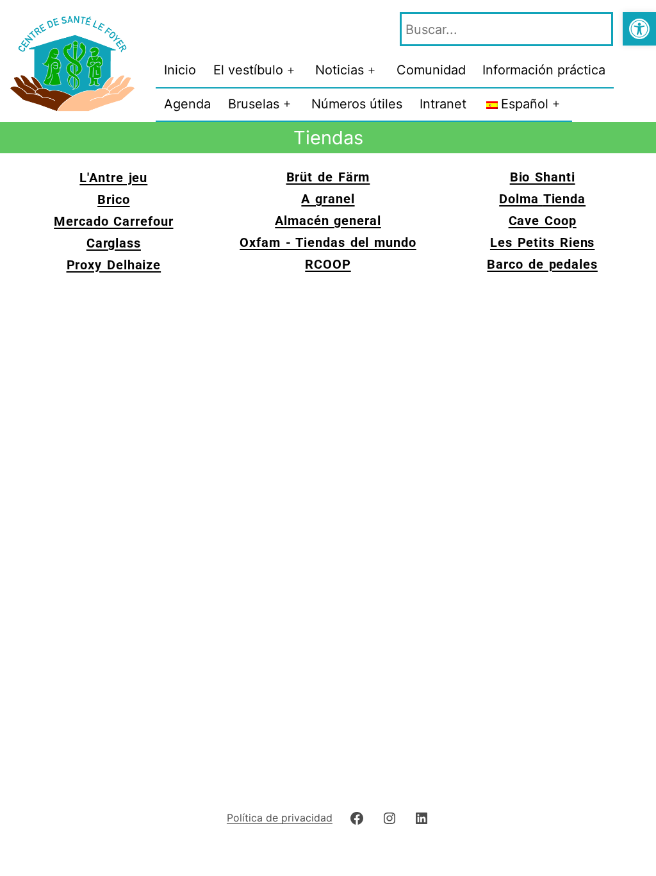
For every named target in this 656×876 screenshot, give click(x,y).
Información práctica (543, 70)
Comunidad (431, 70)
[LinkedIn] (422, 817)
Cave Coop (543, 220)
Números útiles (356, 104)
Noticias (339, 70)
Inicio (180, 70)
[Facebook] (357, 817)
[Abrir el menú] (291, 71)
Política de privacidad (279, 817)
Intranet (443, 104)
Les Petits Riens (542, 242)
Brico (113, 199)
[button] (639, 29)
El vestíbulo (248, 70)
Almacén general (328, 220)
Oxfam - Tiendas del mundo (328, 242)
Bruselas (253, 104)
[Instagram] (389, 817)
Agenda (187, 104)
